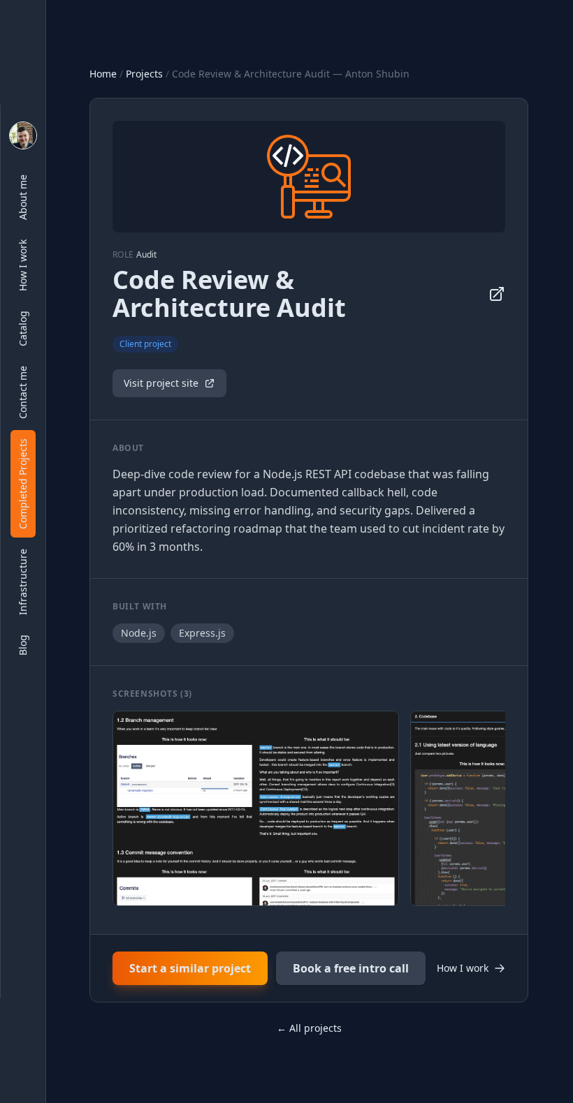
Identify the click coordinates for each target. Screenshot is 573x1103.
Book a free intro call (351, 968)
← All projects (309, 1028)
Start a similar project (190, 968)
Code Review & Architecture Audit (229, 294)
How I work (462, 968)
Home (103, 73)
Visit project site (161, 383)
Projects (144, 73)
